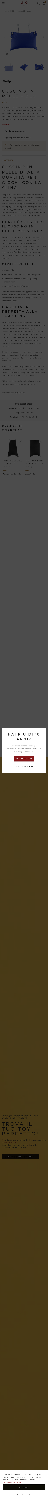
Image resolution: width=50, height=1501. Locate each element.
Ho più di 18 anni (24, 758)
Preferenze (24, 1495)
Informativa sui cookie (12, 1482)
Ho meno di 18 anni (24, 766)
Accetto (24, 1487)
